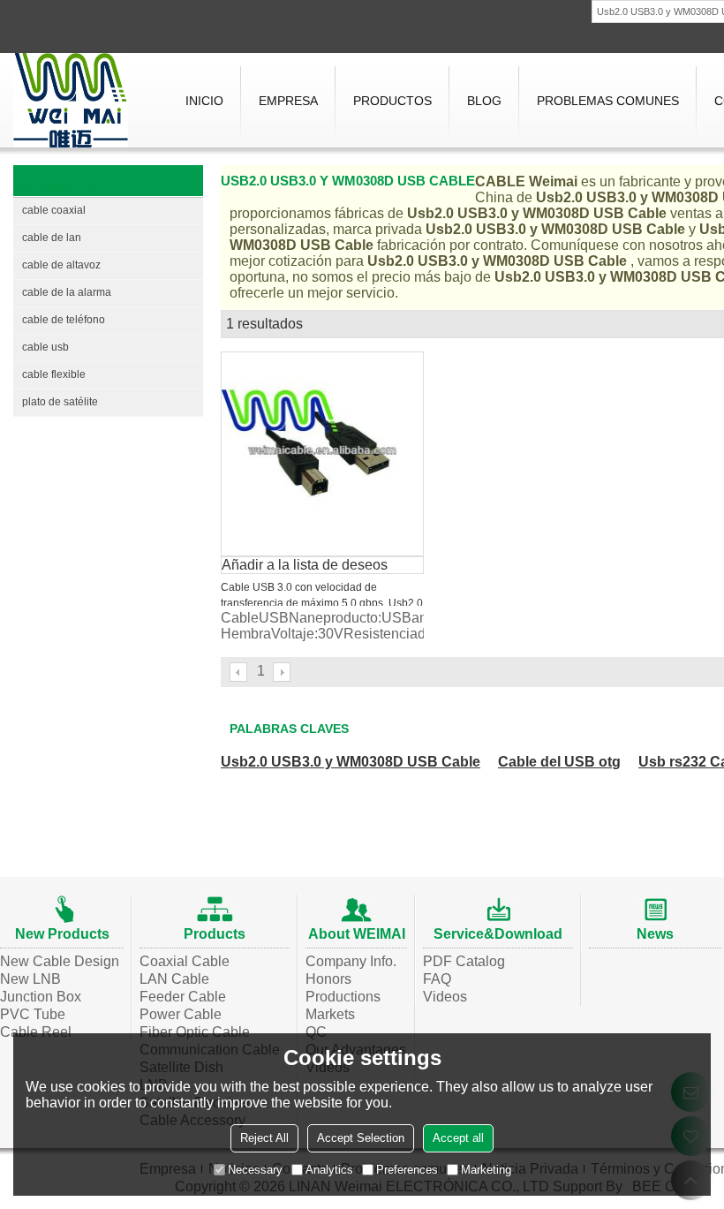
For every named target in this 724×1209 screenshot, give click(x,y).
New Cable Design (59, 961)
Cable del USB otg (559, 761)
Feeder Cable (183, 996)
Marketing (486, 1169)
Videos (445, 996)
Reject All (264, 1138)
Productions (343, 996)
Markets (330, 1014)
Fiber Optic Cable (195, 1031)
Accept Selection (360, 1138)
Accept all (458, 1138)
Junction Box (40, 996)
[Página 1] (239, 672)
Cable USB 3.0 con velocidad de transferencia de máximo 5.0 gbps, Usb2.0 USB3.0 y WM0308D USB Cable (322, 603)
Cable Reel (36, 1031)
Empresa (288, 101)
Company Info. (350, 961)
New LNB (30, 978)
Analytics (329, 1169)
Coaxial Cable (185, 961)
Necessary (255, 1169)
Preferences (407, 1169)
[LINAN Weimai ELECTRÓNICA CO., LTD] (70, 100)
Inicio (204, 101)
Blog (484, 101)
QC (316, 1031)
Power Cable (181, 1014)
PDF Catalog (464, 961)
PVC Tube (32, 1014)
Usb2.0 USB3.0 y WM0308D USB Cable (350, 761)
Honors (328, 978)
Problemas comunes (608, 101)
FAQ (437, 978)
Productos (392, 101)
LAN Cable (174, 978)
